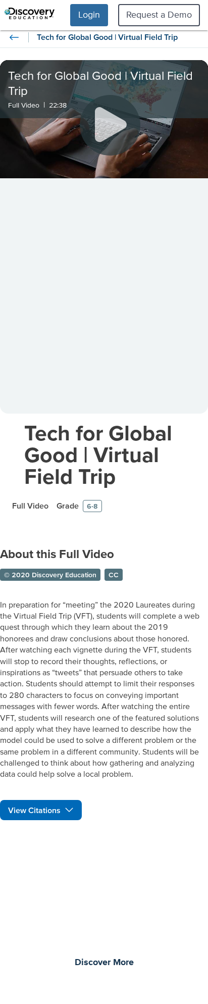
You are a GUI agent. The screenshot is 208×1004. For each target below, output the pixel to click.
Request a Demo (159, 14)
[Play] (110, 125)
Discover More (104, 962)
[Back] (14, 37)
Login (89, 14)
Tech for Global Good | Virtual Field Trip (98, 454)
